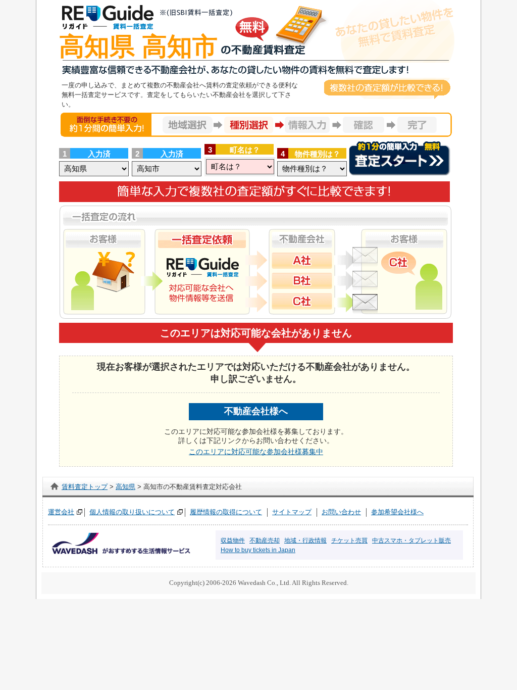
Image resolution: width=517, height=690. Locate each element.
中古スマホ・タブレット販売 (411, 540)
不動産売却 (264, 540)
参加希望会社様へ (397, 512)
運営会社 (61, 512)
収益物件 (233, 540)
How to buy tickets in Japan (258, 550)
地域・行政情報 (305, 540)
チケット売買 (349, 540)
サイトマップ (292, 512)
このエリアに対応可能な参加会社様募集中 (256, 452)
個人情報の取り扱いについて (132, 512)
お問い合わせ (341, 512)
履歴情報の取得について (226, 512)
